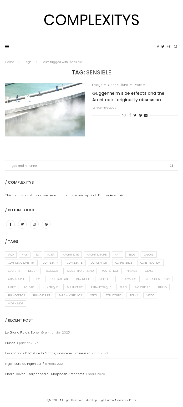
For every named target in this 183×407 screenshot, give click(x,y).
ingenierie (83, 279)
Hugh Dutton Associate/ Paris (116, 400)
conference (123, 262)
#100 (11, 254)
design (32, 270)
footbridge (110, 270)
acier (51, 254)
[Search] (175, 46)
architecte (71, 254)
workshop (15, 303)
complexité (74, 262)
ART (117, 254)
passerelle (142, 287)
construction (150, 262)
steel (93, 295)
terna (134, 295)
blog (131, 254)
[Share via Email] (145, 115)
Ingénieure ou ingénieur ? (24, 363)
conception (99, 262)
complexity (51, 262)
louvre (29, 287)
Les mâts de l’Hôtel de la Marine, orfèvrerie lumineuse (46, 353)
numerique (50, 287)
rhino (162, 287)
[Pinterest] (46, 224)
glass (149, 270)
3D (37, 254)
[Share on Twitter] (135, 115)
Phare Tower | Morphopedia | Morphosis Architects (44, 374)
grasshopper (17, 279)
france (132, 270)
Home (9, 62)
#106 (24, 254)
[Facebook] (158, 46)
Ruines (10, 343)
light (12, 287)
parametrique (101, 287)
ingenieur (105, 279)
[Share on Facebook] (130, 115)
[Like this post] (124, 115)
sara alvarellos (70, 295)
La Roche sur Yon (157, 279)
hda (37, 279)
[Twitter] (162, 46)
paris (123, 287)
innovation (129, 279)
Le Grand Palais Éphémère (26, 332)
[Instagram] (168, 46)
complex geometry (21, 262)
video (150, 295)
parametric (74, 287)
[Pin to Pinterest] (140, 115)
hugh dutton (58, 279)
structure (113, 295)
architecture (97, 254)
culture (14, 270)
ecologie (52, 270)
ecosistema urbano (80, 270)
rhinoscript (41, 295)
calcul (148, 254)
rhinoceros (16, 295)
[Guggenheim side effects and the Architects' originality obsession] (45, 109)
